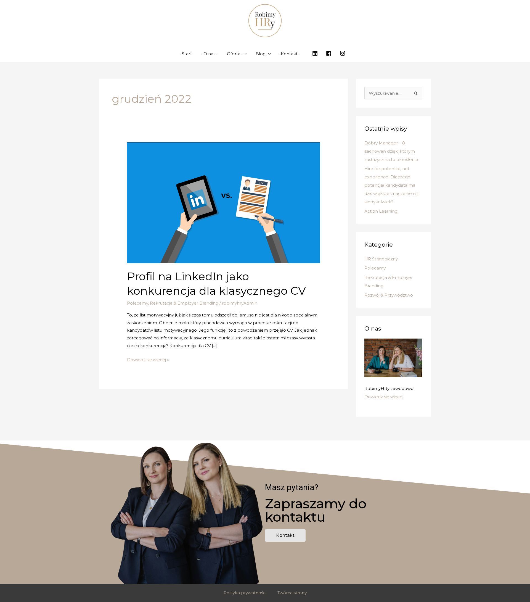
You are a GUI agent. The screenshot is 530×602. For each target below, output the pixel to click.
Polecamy (137, 303)
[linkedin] (315, 53)
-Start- (187, 53)
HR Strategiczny (381, 259)
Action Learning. (381, 211)
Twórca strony (292, 592)
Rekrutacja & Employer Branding (184, 303)
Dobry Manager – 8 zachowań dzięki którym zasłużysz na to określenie (391, 151)
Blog (261, 53)
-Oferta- (233, 53)
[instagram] (343, 53)
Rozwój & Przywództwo (388, 295)
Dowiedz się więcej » (148, 359)
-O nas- (209, 53)
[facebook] (329, 53)
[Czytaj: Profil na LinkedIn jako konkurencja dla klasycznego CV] (223, 202)
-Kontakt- (289, 53)
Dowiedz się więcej (383, 396)
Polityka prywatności (245, 592)
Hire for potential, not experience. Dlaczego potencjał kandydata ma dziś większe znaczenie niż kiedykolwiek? (391, 185)
